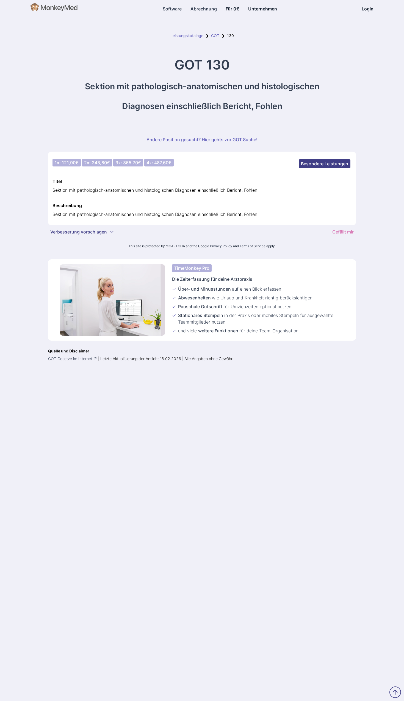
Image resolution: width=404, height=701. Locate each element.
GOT (215, 35)
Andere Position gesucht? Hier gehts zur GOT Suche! (202, 139)
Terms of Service (252, 246)
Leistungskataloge (186, 35)
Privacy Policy (221, 246)
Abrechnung (203, 9)
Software (172, 9)
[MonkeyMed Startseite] (54, 8)
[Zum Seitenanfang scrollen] (395, 692)
